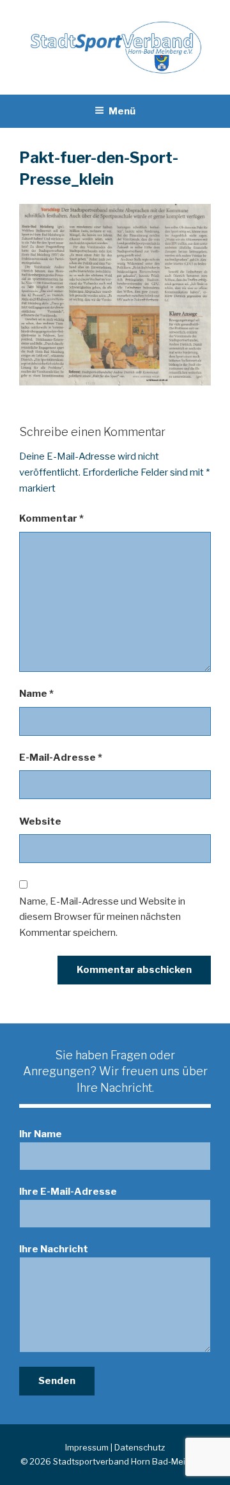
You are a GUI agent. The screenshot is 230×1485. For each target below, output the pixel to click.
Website (40, 821)
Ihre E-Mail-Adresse (68, 1191)
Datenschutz (139, 1447)
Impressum (87, 1447)
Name (36, 693)
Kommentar (51, 518)
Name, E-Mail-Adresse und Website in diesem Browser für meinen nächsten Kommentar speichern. (102, 917)
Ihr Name (40, 1134)
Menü (122, 111)
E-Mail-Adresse (60, 757)
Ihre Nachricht (53, 1249)
